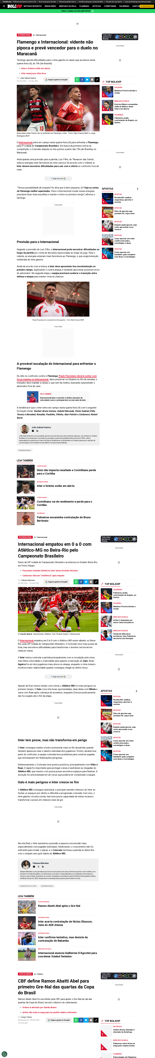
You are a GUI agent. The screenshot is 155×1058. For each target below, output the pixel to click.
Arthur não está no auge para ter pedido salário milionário (49, 1012)
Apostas (96, 6)
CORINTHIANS (110, 6)
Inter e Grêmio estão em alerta (35, 68)
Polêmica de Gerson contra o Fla (24, 2)
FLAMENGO (84, 6)
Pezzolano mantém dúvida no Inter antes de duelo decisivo (50, 570)
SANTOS (136, 6)
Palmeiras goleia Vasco (67, 2)
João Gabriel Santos (28, 78)
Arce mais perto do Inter (47, 2)
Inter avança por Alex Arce (33, 73)
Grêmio (40, 974)
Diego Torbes (26, 1017)
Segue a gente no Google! (58, 80)
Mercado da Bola (67, 6)
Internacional (41, 35)
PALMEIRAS (124, 6)
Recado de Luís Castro (114, 2)
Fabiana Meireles (28, 580)
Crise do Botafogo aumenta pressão (138, 2)
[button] (82, 79)
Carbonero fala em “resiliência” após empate (43, 575)
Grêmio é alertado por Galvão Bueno (39, 1007)
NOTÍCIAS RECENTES (33, 6)
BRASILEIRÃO (50, 6)
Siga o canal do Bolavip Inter (76, 11)
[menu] (4, 6)
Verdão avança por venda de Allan (91, 2)
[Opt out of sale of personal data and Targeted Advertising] (4, 1054)
